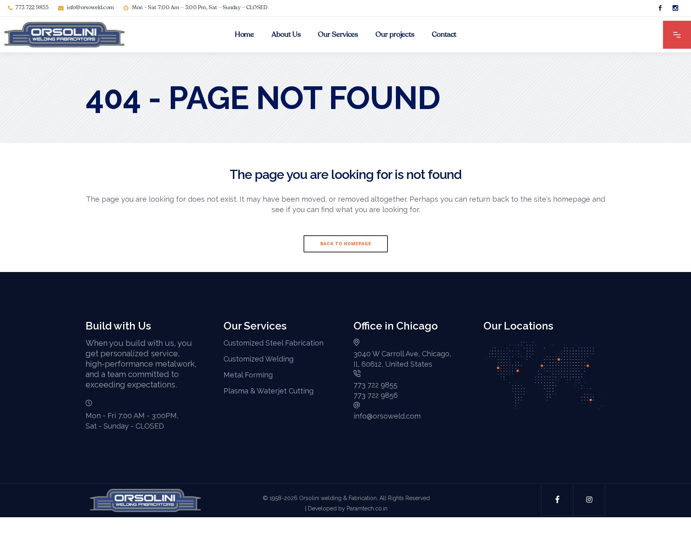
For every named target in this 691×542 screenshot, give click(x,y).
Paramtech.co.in (367, 508)
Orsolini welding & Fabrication (338, 498)
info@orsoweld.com (90, 7)
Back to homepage (345, 244)
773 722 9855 (32, 7)
